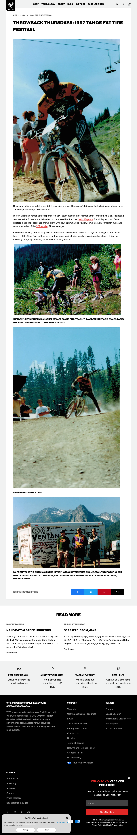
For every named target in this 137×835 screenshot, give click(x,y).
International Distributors (118, 718)
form (127, 679)
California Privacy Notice (113, 825)
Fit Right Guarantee (77, 728)
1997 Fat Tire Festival (41, 15)
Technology (48, 4)
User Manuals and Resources (81, 714)
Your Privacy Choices (82, 762)
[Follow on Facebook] (7, 812)
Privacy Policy (97, 825)
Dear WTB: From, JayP (80, 630)
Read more (11, 652)
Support (80, 4)
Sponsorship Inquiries (17, 803)
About (61, 4)
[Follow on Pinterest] (21, 812)
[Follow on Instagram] (14, 812)
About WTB (12, 778)
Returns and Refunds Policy (81, 748)
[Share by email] (117, 592)
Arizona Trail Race (74, 624)
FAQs (70, 718)
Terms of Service (75, 743)
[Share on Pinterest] (104, 592)
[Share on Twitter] (91, 592)
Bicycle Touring (15, 624)
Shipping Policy (75, 752)
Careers (10, 793)
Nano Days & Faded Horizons (28, 630)
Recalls (71, 738)
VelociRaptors (86, 219)
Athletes (10, 788)
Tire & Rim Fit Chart (77, 723)
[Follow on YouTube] (28, 812)
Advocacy (11, 783)
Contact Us (73, 733)
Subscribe (107, 812)
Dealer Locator (113, 714)
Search (109, 709)
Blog (70, 4)
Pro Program (112, 723)
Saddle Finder (96, 4)
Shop (36, 4)
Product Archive (114, 728)
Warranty (71, 709)
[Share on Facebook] (77, 592)
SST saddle (41, 226)
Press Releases (13, 798)
